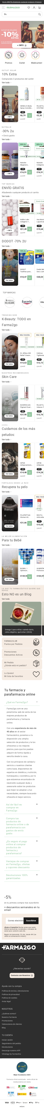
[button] (23, 7)
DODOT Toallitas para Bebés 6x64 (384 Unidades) (26, 270)
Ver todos (9, 280)
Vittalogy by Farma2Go (11, 1054)
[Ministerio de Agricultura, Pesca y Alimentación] (22, 1094)
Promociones (7, 1021)
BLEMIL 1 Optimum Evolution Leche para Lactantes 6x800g (26, 570)
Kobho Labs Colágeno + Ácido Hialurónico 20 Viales (25, 221)
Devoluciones (7, 1047)
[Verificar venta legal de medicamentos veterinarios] (11, 1094)
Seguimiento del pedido (11, 1043)
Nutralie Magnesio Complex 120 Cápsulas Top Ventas (25, 164)
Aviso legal (6, 1001)
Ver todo (6, 82)
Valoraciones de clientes (12, 1024)
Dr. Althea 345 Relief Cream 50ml (25, 354)
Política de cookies (9, 998)
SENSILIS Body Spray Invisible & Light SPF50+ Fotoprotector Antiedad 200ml (26, 107)
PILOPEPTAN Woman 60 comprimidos (25, 516)
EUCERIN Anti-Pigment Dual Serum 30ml (25, 406)
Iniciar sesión (7, 1040)
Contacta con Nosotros (20, 975)
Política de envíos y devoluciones (15, 991)
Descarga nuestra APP (11, 1051)
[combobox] (22, 14)
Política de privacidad (11, 994)
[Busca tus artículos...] (39, 14)
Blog (4, 1028)
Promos (8, 63)
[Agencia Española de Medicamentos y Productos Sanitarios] (11, 1087)
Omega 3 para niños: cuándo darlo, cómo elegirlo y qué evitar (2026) (19, 631)
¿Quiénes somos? (9, 1014)
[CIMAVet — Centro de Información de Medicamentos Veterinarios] (33, 1087)
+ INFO (20, 45)
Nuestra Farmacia (9, 1017)
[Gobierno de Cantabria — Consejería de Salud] (33, 1094)
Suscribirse (31, 920)
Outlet (22, 63)
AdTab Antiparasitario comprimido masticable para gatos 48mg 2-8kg (26, 464)
